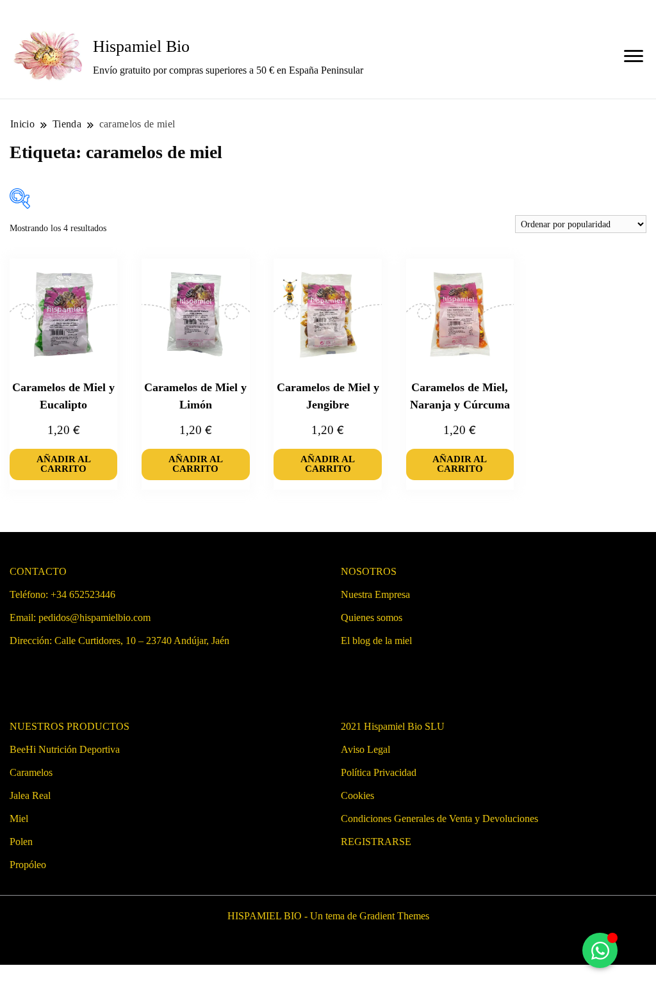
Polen (21, 841)
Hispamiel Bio (141, 46)
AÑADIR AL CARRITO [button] (64, 464)
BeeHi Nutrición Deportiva (65, 749)
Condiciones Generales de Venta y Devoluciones (439, 818)
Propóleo (28, 864)
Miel (19, 818)
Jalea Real (30, 795)
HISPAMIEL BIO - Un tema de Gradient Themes (328, 915)
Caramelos (31, 772)
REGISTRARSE (376, 841)
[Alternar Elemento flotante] (600, 950)
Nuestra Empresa (375, 594)
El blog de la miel (376, 640)
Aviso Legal (365, 749)
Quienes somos (371, 617)
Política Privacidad (378, 772)
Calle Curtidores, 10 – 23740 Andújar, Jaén (141, 640)
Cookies (357, 795)
